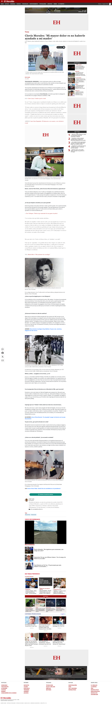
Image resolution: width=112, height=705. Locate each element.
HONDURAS (4, 685)
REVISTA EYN (94, 693)
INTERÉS (26, 682)
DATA (70, 686)
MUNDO (3, 691)
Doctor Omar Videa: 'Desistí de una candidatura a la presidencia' (44, 488)
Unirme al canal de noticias (46, 494)
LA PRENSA (94, 686)
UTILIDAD (48, 682)
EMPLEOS (48, 688)
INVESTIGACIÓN (73, 685)
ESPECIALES (27, 688)
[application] (45, 532)
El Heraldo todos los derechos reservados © (10, 699)
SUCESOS (3, 690)
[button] (2, 349)
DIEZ (92, 688)
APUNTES (26, 693)
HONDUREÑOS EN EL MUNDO (8, 693)
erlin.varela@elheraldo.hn (36, 509)
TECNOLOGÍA (49, 685)
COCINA (26, 686)
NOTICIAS (3, 682)
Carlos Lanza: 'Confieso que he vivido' (37, 98)
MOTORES (48, 690)
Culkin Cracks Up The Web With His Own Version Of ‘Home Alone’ (59, 643)
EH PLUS (71, 682)
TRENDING (26, 690)
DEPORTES (26, 685)
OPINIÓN (26, 691)
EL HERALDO (94, 685)
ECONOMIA (4, 688)
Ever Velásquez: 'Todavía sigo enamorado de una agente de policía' (42, 213)
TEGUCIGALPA (4, 686)
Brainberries (45, 630)
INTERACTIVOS (72, 690)
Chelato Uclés (33, 514)
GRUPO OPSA (94, 682)
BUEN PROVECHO (95, 691)
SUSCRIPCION (94, 694)
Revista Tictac (27, 514)
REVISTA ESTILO (95, 690)
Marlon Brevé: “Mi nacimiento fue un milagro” (39, 254)
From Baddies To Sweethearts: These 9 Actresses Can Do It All (45, 643)
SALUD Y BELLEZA (50, 686)
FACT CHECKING (73, 688)
